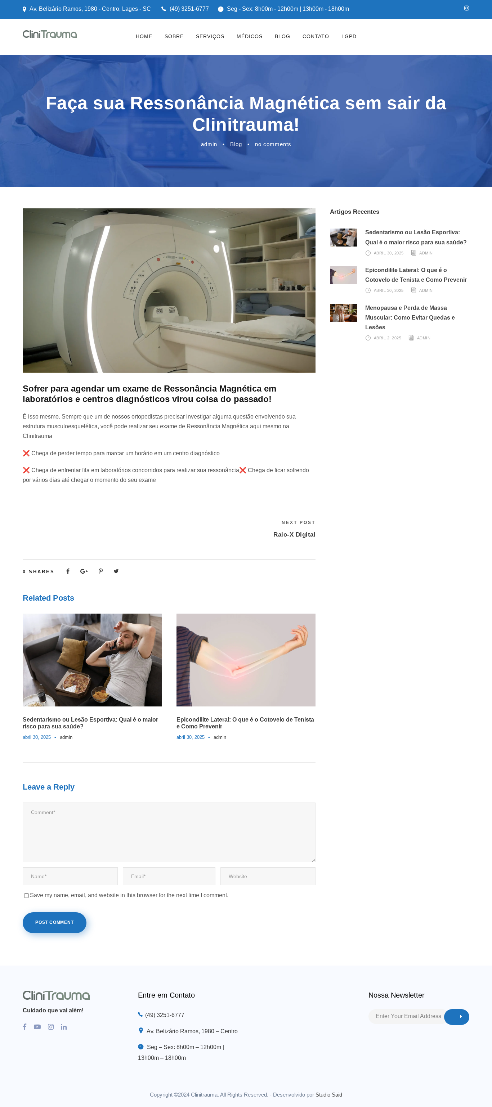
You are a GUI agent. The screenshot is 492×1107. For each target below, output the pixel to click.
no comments (273, 144)
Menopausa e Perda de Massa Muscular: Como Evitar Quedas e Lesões (410, 317)
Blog (236, 144)
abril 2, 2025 (388, 338)
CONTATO (316, 36)
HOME (144, 36)
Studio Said (329, 1095)
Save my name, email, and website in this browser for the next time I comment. (129, 895)
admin (209, 144)
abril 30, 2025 (37, 737)
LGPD (349, 36)
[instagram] (466, 8)
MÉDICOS (250, 36)
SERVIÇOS (210, 36)
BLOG (282, 36)
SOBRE (174, 36)
